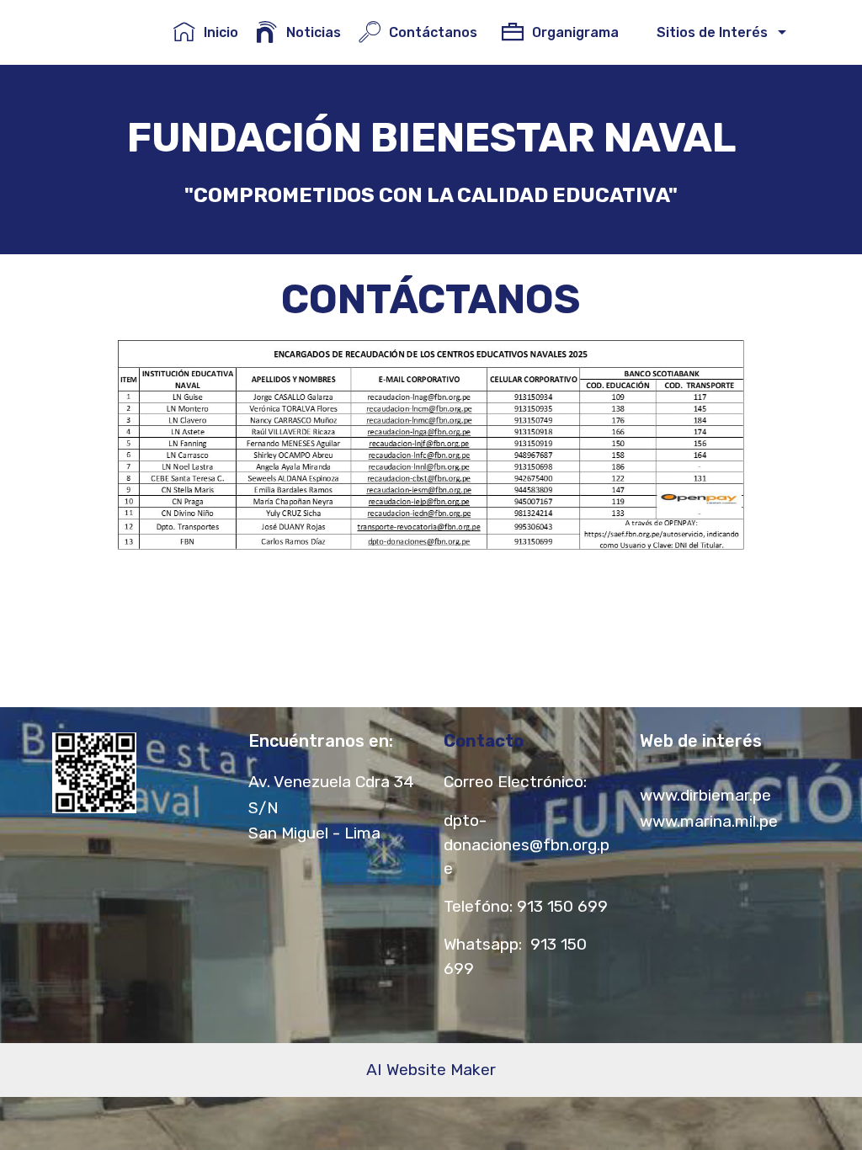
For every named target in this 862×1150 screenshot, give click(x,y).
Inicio (221, 32)
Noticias (313, 32)
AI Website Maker (431, 1069)
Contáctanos (436, 32)
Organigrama (578, 32)
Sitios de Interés (708, 32)
